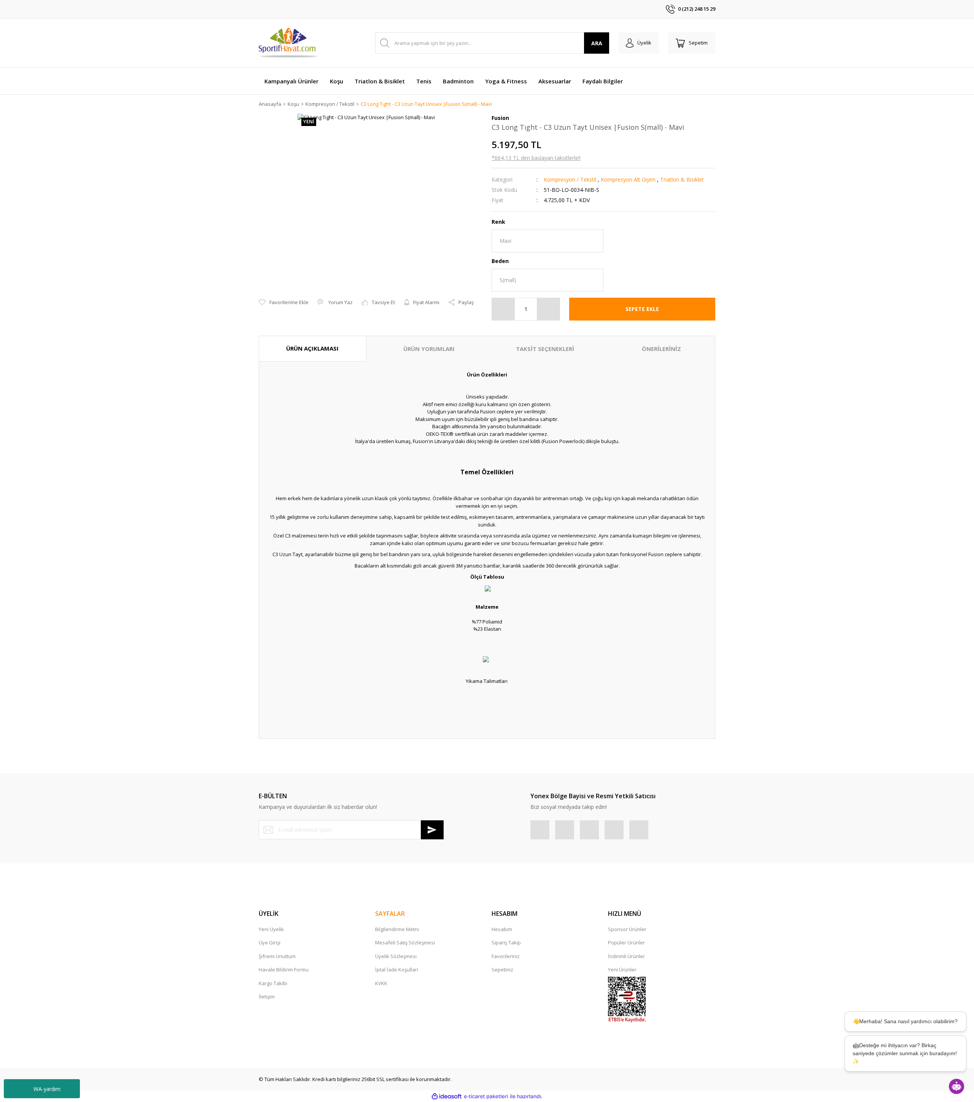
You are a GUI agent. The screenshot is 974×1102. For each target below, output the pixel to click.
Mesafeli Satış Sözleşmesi (405, 942)
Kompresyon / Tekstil (570, 179)
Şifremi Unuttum (277, 956)
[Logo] (288, 43)
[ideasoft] (446, 1096)
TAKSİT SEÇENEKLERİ (545, 348)
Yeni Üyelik (271, 929)
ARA (596, 43)
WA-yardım (46, 1088)
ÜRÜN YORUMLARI (429, 348)
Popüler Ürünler (626, 942)
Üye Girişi (269, 942)
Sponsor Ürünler (627, 929)
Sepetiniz (502, 969)
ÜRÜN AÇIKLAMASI (312, 348)
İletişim (267, 996)
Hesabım (502, 929)
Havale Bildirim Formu (284, 969)
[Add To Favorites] (284, 302)
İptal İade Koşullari (396, 969)
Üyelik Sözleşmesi (396, 956)
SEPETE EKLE (642, 309)
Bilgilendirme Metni (397, 929)
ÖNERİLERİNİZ (661, 348)
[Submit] (432, 829)
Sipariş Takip (506, 942)
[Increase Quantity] (548, 309)
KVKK (381, 983)
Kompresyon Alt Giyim (628, 179)
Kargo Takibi (273, 983)
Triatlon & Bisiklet (682, 179)
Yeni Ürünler (622, 969)
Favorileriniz (506, 956)
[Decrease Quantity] (503, 309)
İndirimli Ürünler (626, 956)
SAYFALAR (390, 913)
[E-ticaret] (486, 1096)
